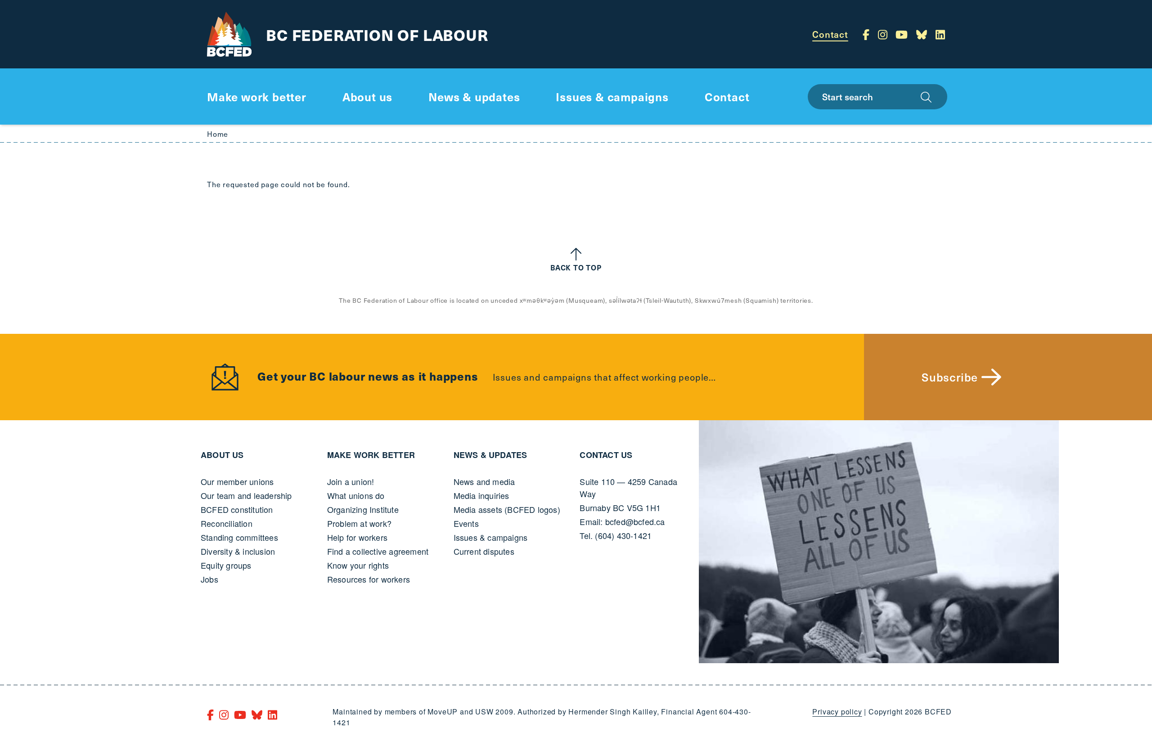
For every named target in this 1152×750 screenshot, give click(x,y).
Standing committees (239, 537)
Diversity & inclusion (238, 551)
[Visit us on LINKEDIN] (940, 34)
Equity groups (226, 565)
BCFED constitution (237, 509)
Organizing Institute (363, 509)
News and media (484, 481)
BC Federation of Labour (377, 34)
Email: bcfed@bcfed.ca (622, 521)
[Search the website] (926, 97)
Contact (830, 34)
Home (217, 133)
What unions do (356, 495)
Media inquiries (481, 495)
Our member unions (237, 481)
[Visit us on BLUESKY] (923, 34)
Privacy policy (837, 711)
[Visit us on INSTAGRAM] (884, 34)
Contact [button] (727, 96)
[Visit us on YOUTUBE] (903, 34)
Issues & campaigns (491, 537)
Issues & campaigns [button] (612, 96)
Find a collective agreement (377, 551)
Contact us (606, 455)
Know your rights (358, 565)
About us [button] (367, 96)
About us (222, 455)
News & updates (490, 455)
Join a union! (350, 481)
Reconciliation (226, 523)
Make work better (371, 455)
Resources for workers (368, 579)
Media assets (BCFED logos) (507, 509)
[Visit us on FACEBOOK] (868, 34)
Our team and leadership (246, 495)
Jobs (209, 579)
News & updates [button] (474, 96)
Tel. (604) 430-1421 (616, 535)
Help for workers (357, 537)
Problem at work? (359, 523)
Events (466, 523)
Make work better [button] (256, 96)
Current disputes (484, 551)
